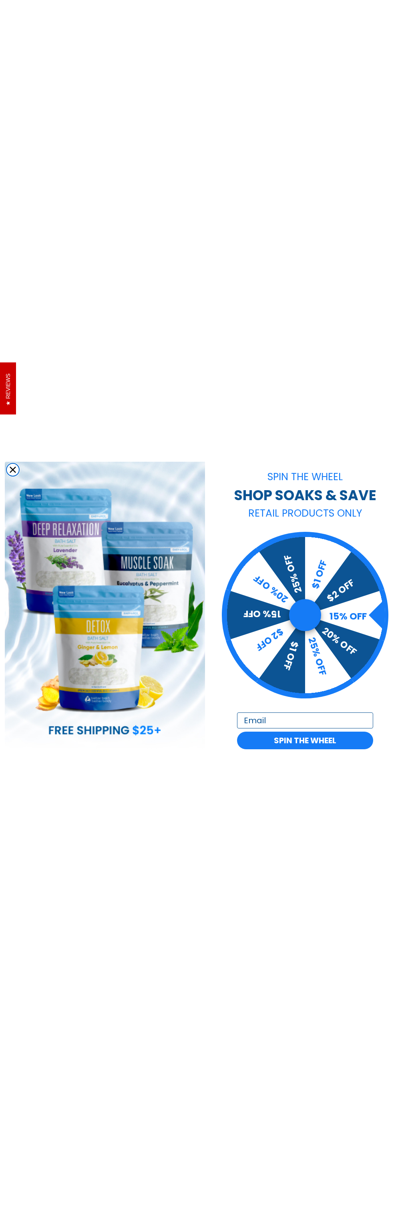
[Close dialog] (12, 469)
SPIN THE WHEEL (305, 740)
